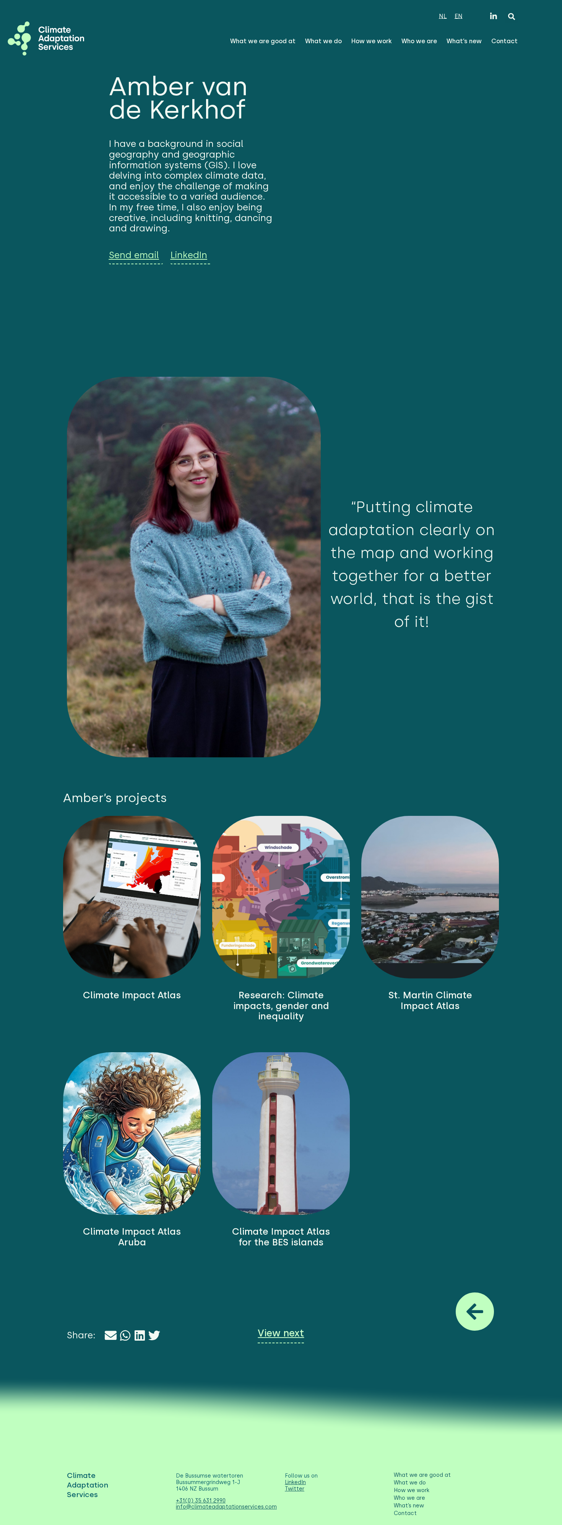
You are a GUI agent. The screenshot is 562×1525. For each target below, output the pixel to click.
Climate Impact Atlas (132, 995)
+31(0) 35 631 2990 (201, 1500)
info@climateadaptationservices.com (226, 1507)
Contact (504, 41)
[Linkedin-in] (493, 16)
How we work (371, 41)
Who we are (419, 41)
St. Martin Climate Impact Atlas (430, 1000)
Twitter (294, 1489)
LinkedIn (295, 1482)
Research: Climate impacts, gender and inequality (281, 1006)
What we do (323, 41)
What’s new (464, 41)
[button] (511, 16)
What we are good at (263, 41)
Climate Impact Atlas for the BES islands (281, 1237)
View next (281, 1333)
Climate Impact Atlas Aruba (132, 1237)
